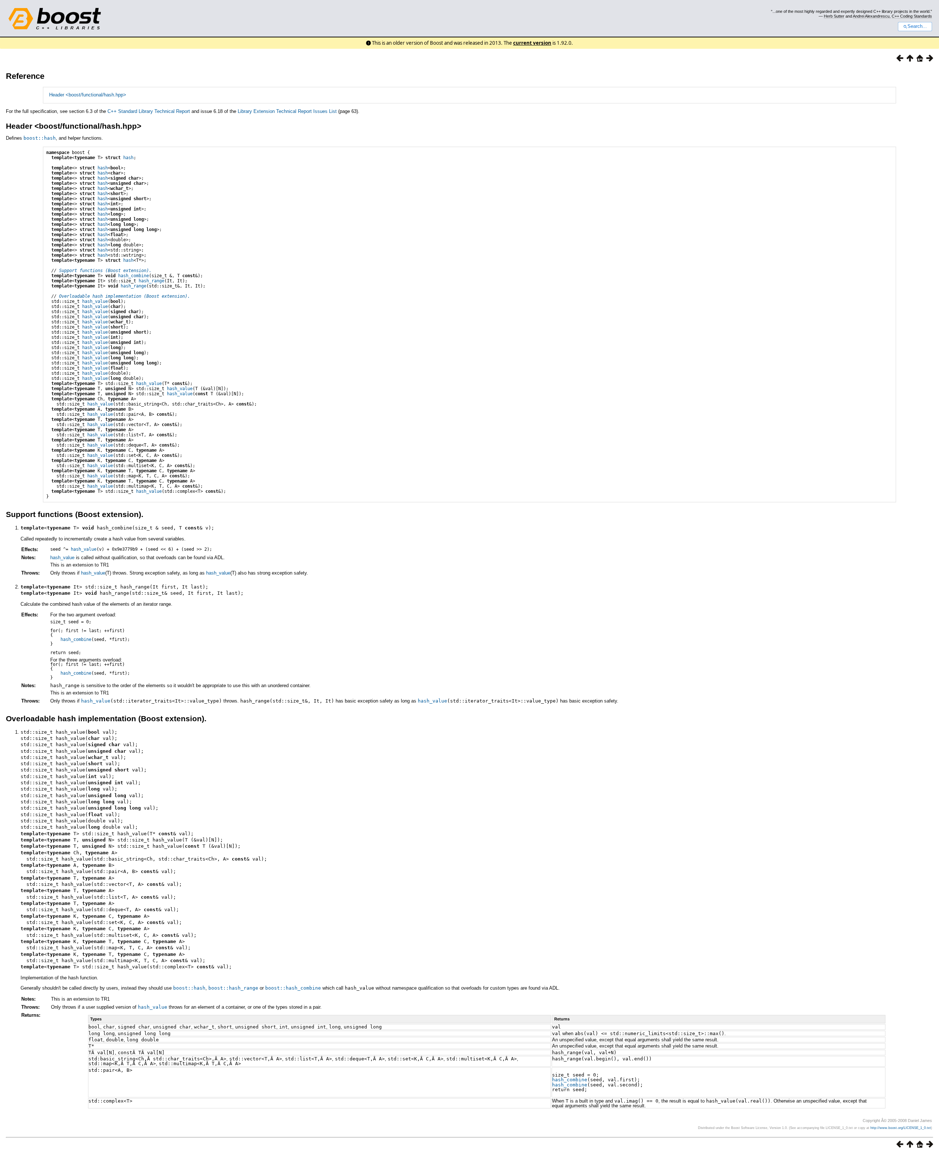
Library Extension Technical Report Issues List (287, 111)
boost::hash (39, 138)
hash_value (95, 301)
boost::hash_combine (293, 988)
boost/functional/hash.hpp (88, 126)
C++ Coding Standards (912, 16)
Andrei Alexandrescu (871, 16)
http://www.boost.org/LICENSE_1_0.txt (900, 1128)
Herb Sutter (834, 16)
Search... (917, 26)
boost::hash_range (233, 988)
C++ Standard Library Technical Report (148, 111)
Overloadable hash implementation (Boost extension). (124, 296)
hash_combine (133, 275)
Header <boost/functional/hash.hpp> (87, 95)
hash (128, 157)
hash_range (151, 280)
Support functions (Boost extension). (105, 270)
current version (532, 43)
